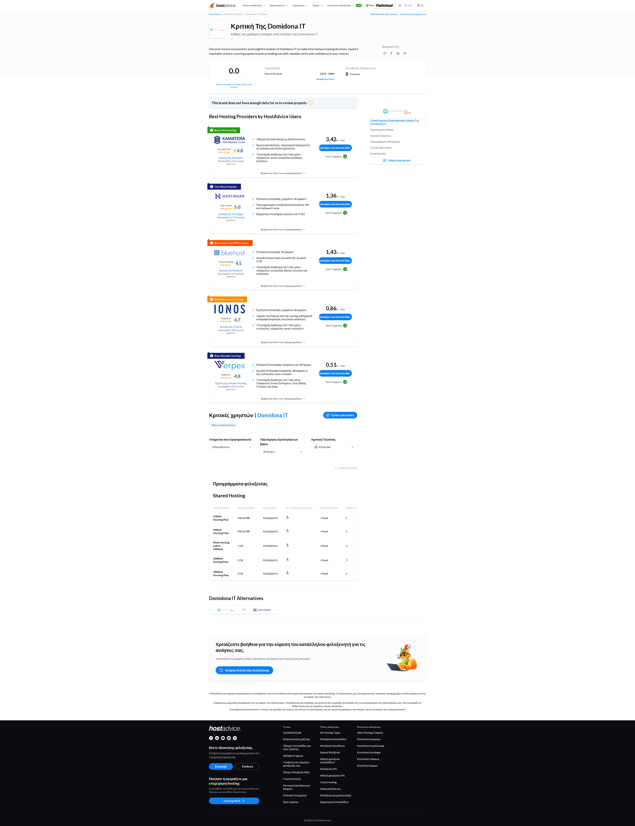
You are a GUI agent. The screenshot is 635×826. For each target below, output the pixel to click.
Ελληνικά (325, 447)
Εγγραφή (221, 766)
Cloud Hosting (328, 782)
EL (422, 5)
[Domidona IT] (217, 29)
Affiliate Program (293, 755)
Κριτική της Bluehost (231, 270)
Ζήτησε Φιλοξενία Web (296, 772)
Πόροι (316, 5)
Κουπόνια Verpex (367, 765)
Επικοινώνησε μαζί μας (296, 739)
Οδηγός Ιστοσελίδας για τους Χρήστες (297, 747)
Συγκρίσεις (299, 5)
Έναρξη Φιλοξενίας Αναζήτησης (247, 670)
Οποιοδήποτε (221, 447)
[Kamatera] (229, 140)
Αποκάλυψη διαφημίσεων (413, 14)
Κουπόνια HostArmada (370, 745)
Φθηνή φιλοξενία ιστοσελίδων (329, 760)
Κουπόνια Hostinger (369, 752)
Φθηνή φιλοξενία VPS (332, 775)
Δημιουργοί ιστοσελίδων (334, 802)
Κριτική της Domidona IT (268, 26)
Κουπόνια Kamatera (369, 739)
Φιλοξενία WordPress (332, 745)
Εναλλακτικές (378, 153)
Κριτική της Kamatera (231, 157)
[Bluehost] (229, 252)
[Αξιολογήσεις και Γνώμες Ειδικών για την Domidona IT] (384, 53)
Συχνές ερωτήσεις (381, 147)
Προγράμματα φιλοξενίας (385, 141)
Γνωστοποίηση (292, 778)
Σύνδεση (247, 766)
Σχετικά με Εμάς (292, 732)
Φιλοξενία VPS (328, 768)
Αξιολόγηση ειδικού (382, 129)
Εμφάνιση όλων (326, 79)
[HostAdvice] (222, 5)
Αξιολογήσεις (277, 5)
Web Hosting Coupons (370, 732)
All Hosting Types (330, 732)
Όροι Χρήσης (290, 802)
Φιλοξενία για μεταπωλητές (335, 795)
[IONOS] (229, 309)
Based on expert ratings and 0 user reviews (234, 85)
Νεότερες (269, 451)
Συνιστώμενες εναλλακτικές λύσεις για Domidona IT (394, 122)
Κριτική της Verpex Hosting (230, 383)
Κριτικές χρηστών (380, 135)
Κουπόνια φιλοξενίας (344, 5)
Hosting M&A (232, 800)
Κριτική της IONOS (231, 326)
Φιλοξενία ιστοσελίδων (333, 739)
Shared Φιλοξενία (330, 752)
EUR (408, 5)
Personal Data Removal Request (296, 787)
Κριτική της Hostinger (230, 214)
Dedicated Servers (330, 788)
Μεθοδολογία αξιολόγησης (384, 14)
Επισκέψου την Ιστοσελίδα (334, 147)
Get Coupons (336, 156)
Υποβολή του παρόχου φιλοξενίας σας (296, 764)
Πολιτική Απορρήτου (295, 795)
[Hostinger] (229, 196)
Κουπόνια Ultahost (368, 759)
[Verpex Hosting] (229, 365)
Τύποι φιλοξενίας (252, 5)
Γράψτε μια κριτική (342, 415)
